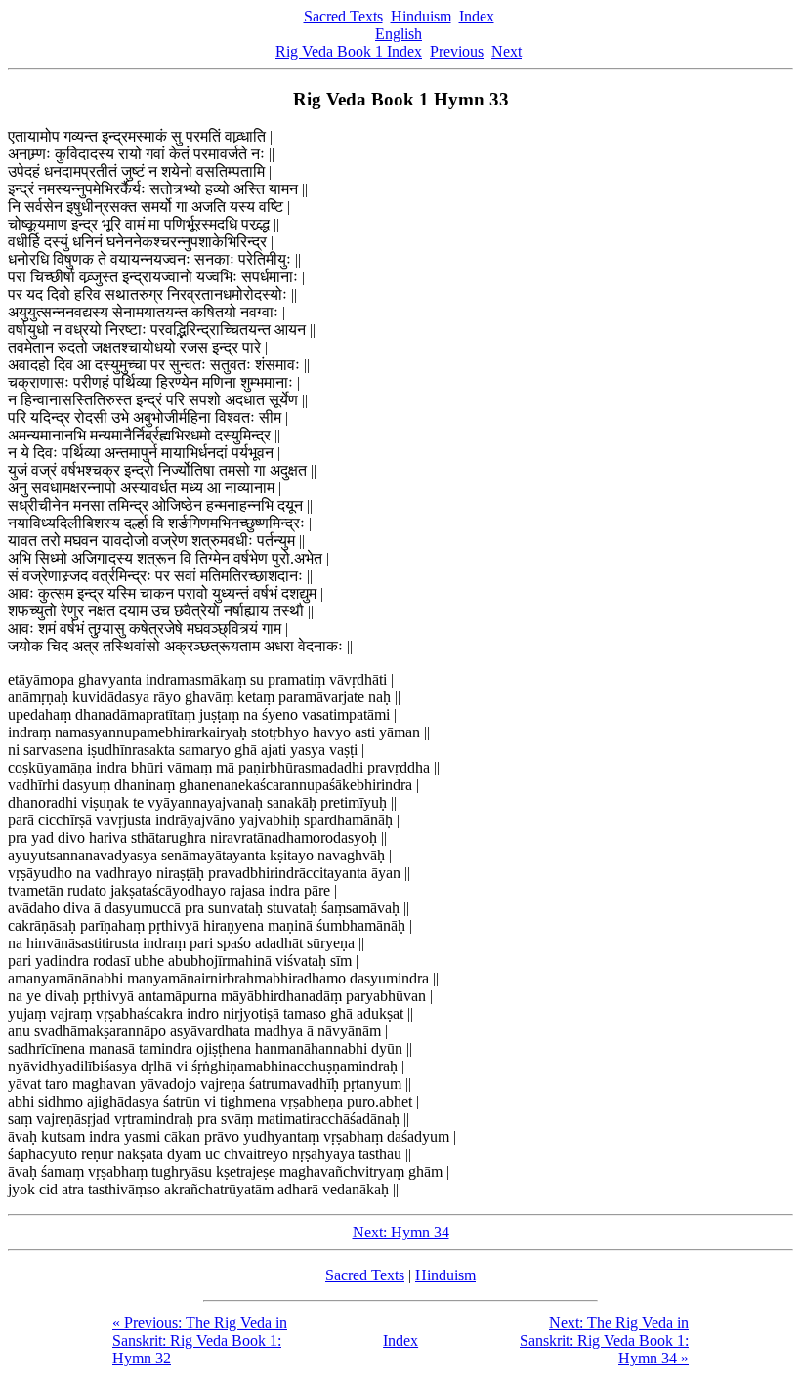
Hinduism (421, 16)
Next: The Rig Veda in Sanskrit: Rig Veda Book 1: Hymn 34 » (604, 1340)
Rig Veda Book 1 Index (348, 51)
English (398, 33)
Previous (457, 51)
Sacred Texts (343, 16)
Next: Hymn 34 (401, 1232)
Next (506, 51)
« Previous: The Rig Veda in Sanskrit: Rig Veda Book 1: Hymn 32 (199, 1340)
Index (476, 16)
